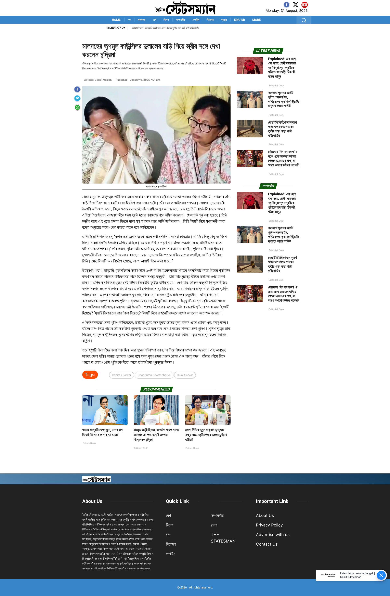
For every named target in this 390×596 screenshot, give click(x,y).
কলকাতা (141, 19)
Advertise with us (272, 534)
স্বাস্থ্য (224, 19)
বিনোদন (210, 19)
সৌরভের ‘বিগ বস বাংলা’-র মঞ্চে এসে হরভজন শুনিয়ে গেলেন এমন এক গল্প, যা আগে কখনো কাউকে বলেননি (174, 28)
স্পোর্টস (196, 19)
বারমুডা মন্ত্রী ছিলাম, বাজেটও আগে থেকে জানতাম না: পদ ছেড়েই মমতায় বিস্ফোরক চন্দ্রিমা (156, 435)
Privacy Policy (269, 525)
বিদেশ (166, 19)
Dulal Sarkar (185, 375)
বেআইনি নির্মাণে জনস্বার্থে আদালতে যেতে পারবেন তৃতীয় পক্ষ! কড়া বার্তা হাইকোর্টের (282, 129)
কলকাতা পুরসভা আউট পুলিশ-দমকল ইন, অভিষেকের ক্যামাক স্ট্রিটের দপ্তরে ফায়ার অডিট (283, 99)
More (256, 19)
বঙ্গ (129, 19)
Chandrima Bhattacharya (154, 375)
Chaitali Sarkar (121, 375)
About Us (92, 501)
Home (116, 19)
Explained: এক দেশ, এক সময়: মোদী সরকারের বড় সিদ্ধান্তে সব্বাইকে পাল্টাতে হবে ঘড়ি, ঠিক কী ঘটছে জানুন (282, 67)
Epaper (239, 19)
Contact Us (266, 544)
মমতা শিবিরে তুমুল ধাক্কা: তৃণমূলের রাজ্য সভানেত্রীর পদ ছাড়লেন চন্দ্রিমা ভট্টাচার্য (206, 435)
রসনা (214, 525)
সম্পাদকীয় (180, 19)
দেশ (154, 19)
